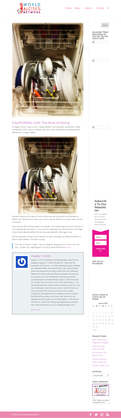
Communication (58, 127)
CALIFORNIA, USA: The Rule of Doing (41, 123)
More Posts (35, 310)
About (88, 8)
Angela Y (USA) (20, 127)
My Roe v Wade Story (100, 365)
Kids (43, 129)
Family (77, 127)
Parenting (70, 129)
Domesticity (69, 127)
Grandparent (17, 129)
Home (69, 8)
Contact (100, 8)
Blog (77, 8)
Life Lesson (50, 129)
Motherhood (61, 129)
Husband (38, 129)
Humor (31, 129)
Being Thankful (45, 127)
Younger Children (29, 132)
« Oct (94, 330)
